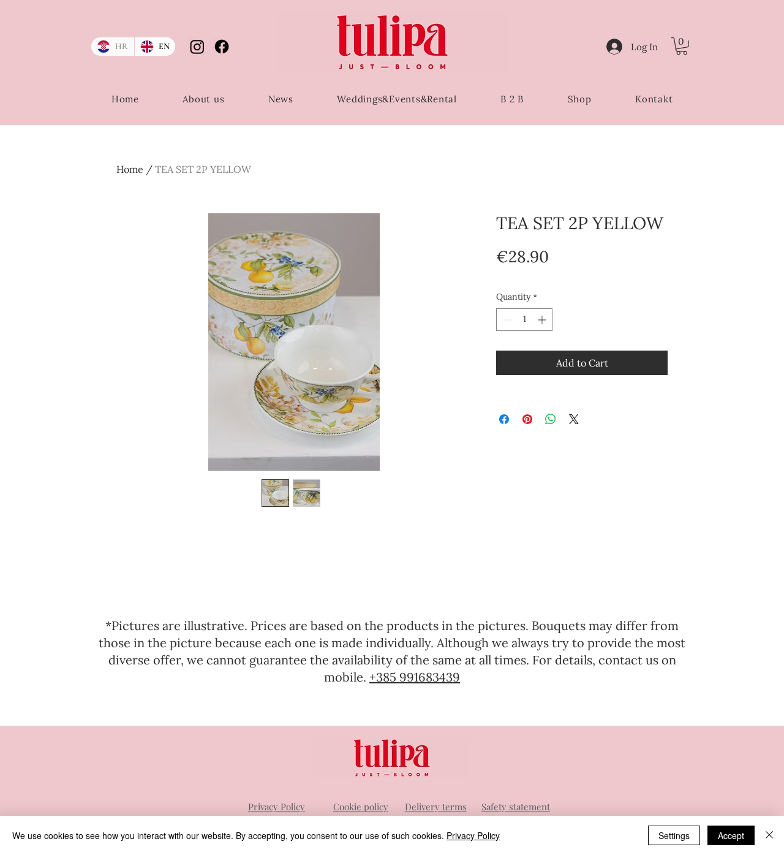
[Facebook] (222, 46)
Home (129, 169)
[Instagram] (197, 46)
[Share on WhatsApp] (550, 419)
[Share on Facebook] (504, 419)
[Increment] (543, 319)
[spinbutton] (524, 319)
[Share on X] (574, 419)
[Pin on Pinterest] (527, 419)
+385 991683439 (414, 677)
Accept (731, 835)
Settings (674, 835)
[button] (681, 46)
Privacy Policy (473, 835)
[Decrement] (505, 319)
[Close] (769, 835)
